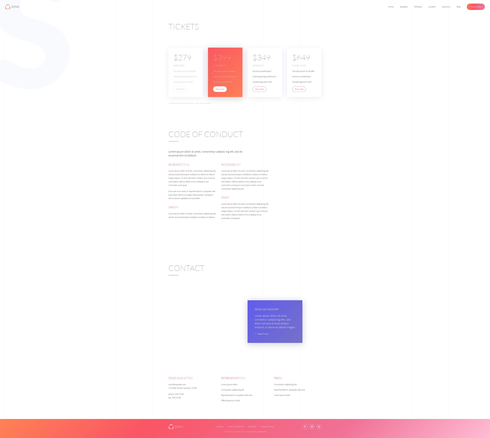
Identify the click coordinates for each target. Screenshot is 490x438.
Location (432, 6)
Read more (263, 333)
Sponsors (446, 6)
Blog (458, 6)
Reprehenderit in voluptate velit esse (236, 395)
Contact (220, 426)
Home (391, 6)
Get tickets (476, 6)
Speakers (404, 6)
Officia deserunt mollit (230, 400)
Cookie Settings (267, 426)
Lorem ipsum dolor (229, 384)
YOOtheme (262, 431)
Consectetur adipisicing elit (232, 389)
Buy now (220, 89)
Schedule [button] (418, 6)
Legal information (236, 426)
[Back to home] (12, 7)
